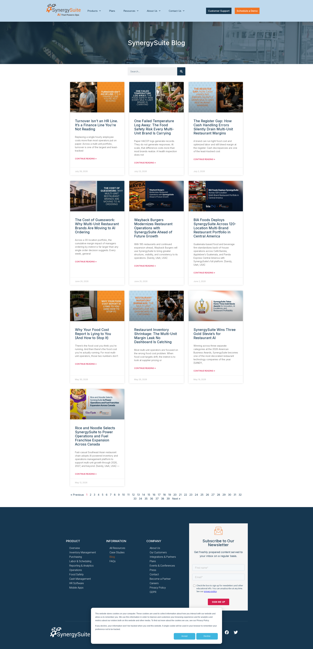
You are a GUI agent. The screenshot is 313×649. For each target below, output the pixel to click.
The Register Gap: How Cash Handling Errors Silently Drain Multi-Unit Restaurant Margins (213, 127)
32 (240, 494)
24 (196, 494)
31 (235, 494)
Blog (112, 556)
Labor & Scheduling (80, 561)
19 (169, 494)
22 (185, 494)
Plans (112, 10)
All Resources (117, 548)
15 (149, 494)
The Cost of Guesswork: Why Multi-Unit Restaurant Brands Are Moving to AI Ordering (97, 226)
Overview (74, 548)
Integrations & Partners (163, 556)
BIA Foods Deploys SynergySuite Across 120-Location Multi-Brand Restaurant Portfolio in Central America (215, 228)
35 (146, 498)
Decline (207, 636)
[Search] (181, 71)
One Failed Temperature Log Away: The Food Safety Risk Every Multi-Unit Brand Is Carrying (154, 127)
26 (207, 494)
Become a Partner (160, 578)
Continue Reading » (86, 158)
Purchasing (75, 556)
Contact (154, 574)
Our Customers (158, 552)
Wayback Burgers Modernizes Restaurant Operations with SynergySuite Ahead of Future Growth (153, 228)
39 (168, 498)
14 (143, 494)
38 (162, 498)
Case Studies (117, 552)
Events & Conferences (162, 565)
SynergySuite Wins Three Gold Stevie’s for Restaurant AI (215, 334)
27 (213, 494)
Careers (154, 583)
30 (229, 494)
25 (202, 494)
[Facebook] (227, 632)
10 (123, 494)
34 (140, 498)
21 (180, 494)
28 (218, 494)
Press (153, 570)
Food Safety (76, 574)
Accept (184, 636)
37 (157, 498)
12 (133, 494)
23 (190, 494)
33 (135, 498)
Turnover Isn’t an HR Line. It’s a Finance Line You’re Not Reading (96, 125)
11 (128, 494)
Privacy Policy (158, 587)
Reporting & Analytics (81, 565)
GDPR (153, 592)
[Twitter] (236, 632)
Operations (75, 570)
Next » (176, 498)
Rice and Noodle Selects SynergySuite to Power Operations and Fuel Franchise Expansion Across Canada (95, 436)
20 (175, 494)
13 (138, 494)
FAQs (113, 561)
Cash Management (80, 578)
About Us (155, 548)
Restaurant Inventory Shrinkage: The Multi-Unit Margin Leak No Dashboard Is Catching (155, 336)
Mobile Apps (76, 587)
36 (151, 498)
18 (164, 494)
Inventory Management (82, 552)
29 (224, 494)
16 (154, 494)
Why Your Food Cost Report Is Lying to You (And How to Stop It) (93, 334)
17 (159, 494)
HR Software (76, 583)
